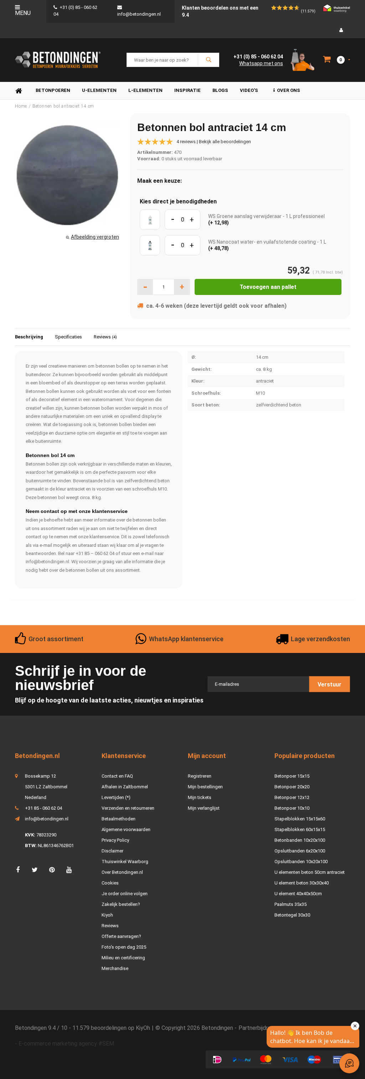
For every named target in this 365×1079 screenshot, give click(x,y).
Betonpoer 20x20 (291, 786)
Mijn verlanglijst (204, 808)
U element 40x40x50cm (298, 893)
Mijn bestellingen (205, 786)
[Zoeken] (208, 60)
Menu (23, 13)
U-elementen (99, 90)
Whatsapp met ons (261, 63)
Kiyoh (107, 915)
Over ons (288, 90)
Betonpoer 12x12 (291, 797)
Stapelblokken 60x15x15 (299, 829)
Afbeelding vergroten (95, 237)
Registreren (199, 776)
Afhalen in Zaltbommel (125, 786)
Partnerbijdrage (257, 1027)
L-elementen (145, 90)
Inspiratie (187, 90)
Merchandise (115, 968)
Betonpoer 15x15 (291, 776)
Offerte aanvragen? (121, 936)
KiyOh (143, 1027)
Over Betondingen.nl (122, 872)
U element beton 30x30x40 (301, 883)
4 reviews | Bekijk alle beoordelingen (213, 141)
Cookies (110, 883)
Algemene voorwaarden (126, 829)
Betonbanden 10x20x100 (299, 840)
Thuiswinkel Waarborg (125, 861)
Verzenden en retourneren (128, 808)
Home (18, 90)
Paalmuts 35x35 (290, 904)
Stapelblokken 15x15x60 (299, 818)
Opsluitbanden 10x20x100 (301, 861)
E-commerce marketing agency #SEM (66, 1043)
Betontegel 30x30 (292, 915)
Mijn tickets (199, 797)
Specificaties (68, 336)
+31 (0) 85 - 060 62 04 (258, 56)
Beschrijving (29, 336)
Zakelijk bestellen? (121, 904)
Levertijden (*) (116, 797)
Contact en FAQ (117, 776)
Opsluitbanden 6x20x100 (299, 851)
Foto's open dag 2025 (124, 947)
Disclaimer (112, 851)
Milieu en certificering (123, 957)
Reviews (105, 336)
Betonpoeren (53, 90)
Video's (249, 90)
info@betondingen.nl (46, 818)
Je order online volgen (125, 893)
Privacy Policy (115, 840)
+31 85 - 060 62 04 (43, 808)
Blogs (220, 90)
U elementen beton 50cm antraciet (309, 872)
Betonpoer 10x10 (291, 808)
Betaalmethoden (118, 818)
